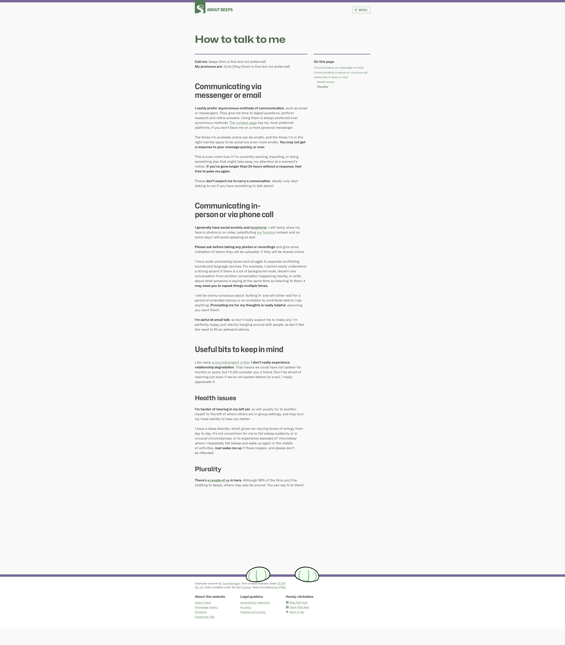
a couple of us (218, 480)
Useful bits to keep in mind (331, 77)
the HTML (280, 587)
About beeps (220, 10)
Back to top (297, 612)
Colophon (201, 612)
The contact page (243, 123)
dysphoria (258, 227)
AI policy (245, 607)
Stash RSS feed (299, 607)
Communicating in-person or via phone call (341, 72)
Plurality (322, 86)
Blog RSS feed (299, 602)
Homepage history (206, 607)
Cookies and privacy (253, 612)
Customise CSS (204, 616)
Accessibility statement (255, 602)
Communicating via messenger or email (339, 67)
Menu (363, 10)
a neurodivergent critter (231, 362)
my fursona (266, 232)
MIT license (244, 587)
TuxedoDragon (231, 583)
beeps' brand (203, 602)
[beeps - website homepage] (200, 6)
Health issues (325, 81)
